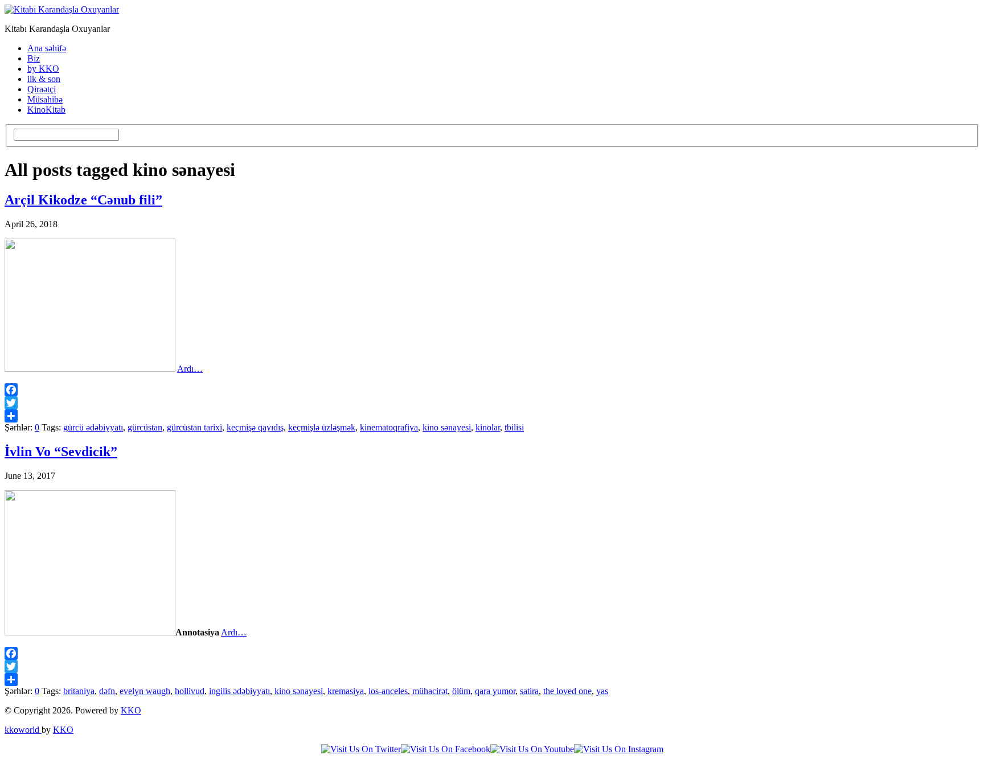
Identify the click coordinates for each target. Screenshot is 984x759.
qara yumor (495, 691)
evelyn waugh (145, 691)
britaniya (79, 691)
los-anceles (388, 691)
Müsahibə (45, 99)
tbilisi (514, 427)
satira (529, 691)
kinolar (487, 427)
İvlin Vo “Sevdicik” (61, 451)
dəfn (107, 691)
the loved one (567, 691)
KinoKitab (46, 109)
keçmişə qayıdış (255, 427)
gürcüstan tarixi (194, 427)
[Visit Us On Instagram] (618, 749)
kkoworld (23, 730)
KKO (131, 710)
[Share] (492, 415)
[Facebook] (492, 389)
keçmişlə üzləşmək (321, 427)
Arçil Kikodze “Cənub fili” (83, 199)
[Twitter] (492, 402)
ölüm (461, 691)
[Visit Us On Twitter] (361, 749)
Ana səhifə (46, 48)
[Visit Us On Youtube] (532, 749)
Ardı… (190, 369)
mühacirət (430, 691)
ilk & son (43, 79)
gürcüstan (145, 427)
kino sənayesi (447, 427)
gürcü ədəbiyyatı (93, 427)
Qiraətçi (41, 89)
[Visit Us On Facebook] (445, 749)
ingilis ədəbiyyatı (239, 691)
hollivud (189, 691)
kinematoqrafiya (389, 427)
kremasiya (345, 691)
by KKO (43, 68)
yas (602, 691)
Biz (33, 58)
